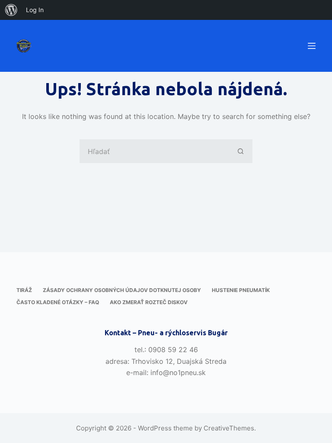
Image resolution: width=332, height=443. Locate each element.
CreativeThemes (229, 428)
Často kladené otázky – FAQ (57, 302)
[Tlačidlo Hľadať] (240, 151)
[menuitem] (11, 10)
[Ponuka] (312, 46)
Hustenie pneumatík (241, 290)
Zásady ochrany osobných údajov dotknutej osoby (122, 290)
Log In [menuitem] (35, 9)
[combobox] (154, 151)
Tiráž (24, 290)
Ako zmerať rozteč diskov (149, 302)
